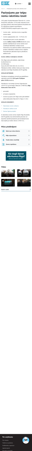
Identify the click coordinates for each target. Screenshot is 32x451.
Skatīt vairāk (5, 189)
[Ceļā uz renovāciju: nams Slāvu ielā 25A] (8, 173)
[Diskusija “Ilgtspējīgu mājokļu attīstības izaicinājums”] (8, 183)
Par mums (5, 440)
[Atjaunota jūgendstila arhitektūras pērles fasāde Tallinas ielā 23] (24, 183)
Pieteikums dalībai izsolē (10, 108)
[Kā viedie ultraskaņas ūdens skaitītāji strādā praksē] (24, 173)
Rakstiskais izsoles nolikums (11, 106)
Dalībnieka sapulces (8, 445)
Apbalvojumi (6, 448)
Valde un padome (7, 443)
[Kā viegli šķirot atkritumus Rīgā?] (16, 156)
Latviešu (19, 3)
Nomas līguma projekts (9, 111)
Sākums (3, 8)
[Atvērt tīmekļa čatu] (26, 439)
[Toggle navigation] (29, 3)
